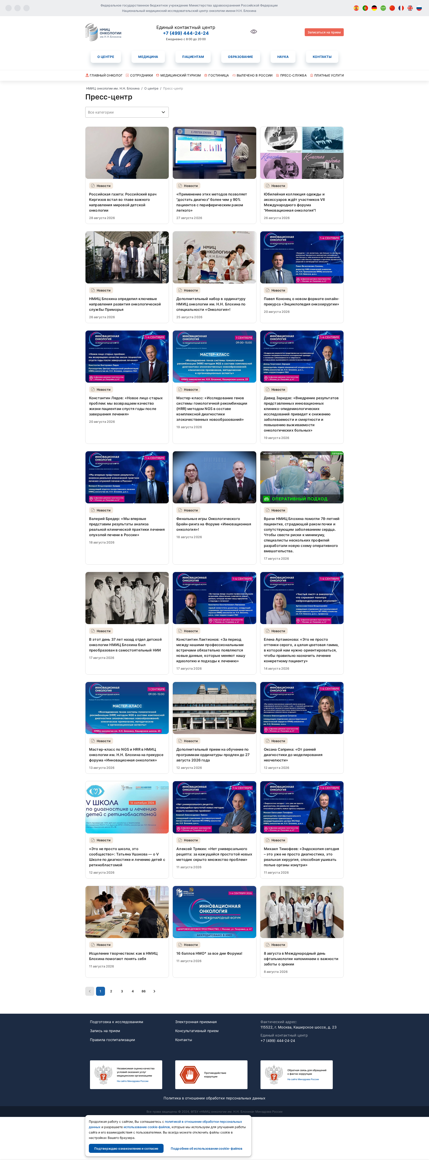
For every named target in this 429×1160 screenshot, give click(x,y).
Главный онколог (106, 75)
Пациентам (193, 57)
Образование (240, 57)
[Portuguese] (365, 8)
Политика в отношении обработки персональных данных (214, 1098)
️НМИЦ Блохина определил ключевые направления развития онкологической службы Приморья (125, 304)
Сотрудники (141, 75)
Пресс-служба (293, 75)
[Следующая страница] (154, 991)
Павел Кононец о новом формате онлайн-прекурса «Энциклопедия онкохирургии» (301, 301)
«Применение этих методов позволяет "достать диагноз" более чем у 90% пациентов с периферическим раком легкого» (211, 202)
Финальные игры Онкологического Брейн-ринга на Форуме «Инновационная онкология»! (213, 524)
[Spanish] (356, 8)
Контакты (322, 57)
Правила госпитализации (112, 1039)
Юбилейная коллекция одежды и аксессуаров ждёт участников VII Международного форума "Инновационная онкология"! (294, 202)
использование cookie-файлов (147, 1127)
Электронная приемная (196, 1022)
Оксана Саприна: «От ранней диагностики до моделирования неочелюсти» (293, 754)
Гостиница (218, 75)
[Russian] (419, 8)
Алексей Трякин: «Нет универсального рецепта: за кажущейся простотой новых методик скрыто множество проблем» (214, 854)
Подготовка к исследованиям (116, 1022)
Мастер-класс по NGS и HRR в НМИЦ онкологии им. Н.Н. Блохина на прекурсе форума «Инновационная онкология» (126, 754)
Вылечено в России (255, 75)
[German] (374, 8)
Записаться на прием (324, 32)
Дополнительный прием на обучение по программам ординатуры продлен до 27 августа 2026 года (213, 754)
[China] (392, 8)
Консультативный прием (197, 1030)
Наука (283, 57)
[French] (401, 8)
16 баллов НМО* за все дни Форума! (209, 953)
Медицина (148, 57)
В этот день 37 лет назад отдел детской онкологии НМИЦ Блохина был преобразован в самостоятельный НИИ (125, 644)
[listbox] (127, 112)
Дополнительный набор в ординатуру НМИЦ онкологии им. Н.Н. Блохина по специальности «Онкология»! (210, 304)
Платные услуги (329, 75)
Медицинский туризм (180, 75)
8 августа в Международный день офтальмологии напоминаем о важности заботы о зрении (301, 958)
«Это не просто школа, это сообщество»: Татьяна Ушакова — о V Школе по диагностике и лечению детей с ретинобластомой (127, 856)
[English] (410, 8)
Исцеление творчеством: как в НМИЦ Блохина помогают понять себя (123, 956)
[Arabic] (383, 8)
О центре (105, 57)
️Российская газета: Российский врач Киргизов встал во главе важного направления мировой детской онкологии (122, 202)
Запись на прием (105, 1030)
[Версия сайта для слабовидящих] (253, 34)
